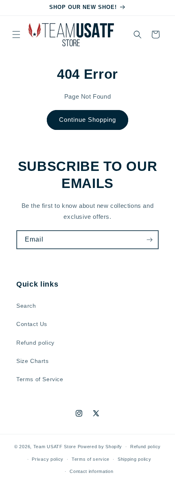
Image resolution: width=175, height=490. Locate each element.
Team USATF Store (54, 446)
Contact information (91, 471)
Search (26, 305)
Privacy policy (47, 459)
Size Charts (32, 361)
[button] (16, 34)
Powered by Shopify (100, 446)
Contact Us (31, 324)
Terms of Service (39, 379)
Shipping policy (134, 459)
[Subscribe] (149, 239)
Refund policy (35, 342)
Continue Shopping (87, 119)
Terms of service (90, 459)
